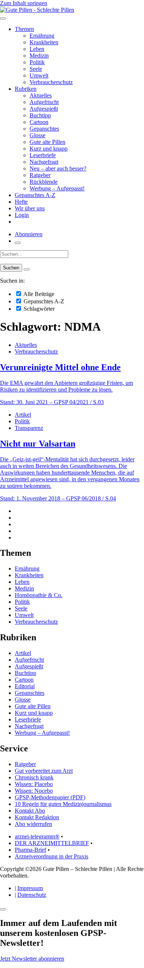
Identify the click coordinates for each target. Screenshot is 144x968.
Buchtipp (40, 115)
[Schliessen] (3, 909)
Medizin (39, 55)
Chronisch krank (34, 777)
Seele (36, 69)
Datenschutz (31, 895)
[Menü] (3, 18)
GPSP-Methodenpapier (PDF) (50, 797)
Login (22, 215)
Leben (37, 49)
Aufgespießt (44, 109)
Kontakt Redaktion (37, 817)
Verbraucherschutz (51, 82)
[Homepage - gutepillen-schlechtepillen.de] (37, 10)
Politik (37, 62)
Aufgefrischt (44, 102)
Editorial (25, 686)
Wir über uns (30, 208)
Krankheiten (44, 42)
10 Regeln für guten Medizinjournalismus (63, 804)
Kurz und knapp (49, 148)
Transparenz (29, 428)
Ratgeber (40, 175)
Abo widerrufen (33, 824)
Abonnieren (28, 234)
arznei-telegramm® (37, 836)
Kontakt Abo (30, 810)
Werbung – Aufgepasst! (57, 188)
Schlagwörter (38, 309)
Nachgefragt (44, 162)
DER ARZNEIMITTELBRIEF (52, 843)
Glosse (37, 135)
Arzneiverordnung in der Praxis (51, 856)
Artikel (23, 414)
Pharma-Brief (30, 850)
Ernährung (42, 35)
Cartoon (39, 122)
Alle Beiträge (38, 294)
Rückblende (44, 182)
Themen (24, 29)
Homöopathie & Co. (38, 595)
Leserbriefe (43, 155)
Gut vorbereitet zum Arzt (44, 771)
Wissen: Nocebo (34, 791)
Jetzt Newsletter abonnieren (32, 958)
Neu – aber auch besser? (58, 168)
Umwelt (39, 75)
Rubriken (26, 89)
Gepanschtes (44, 128)
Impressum (30, 888)
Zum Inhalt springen (23, 3)
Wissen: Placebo (34, 784)
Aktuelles (41, 95)
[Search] (27, 269)
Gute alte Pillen (47, 142)
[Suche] (18, 243)
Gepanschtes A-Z (35, 195)
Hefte (21, 202)
